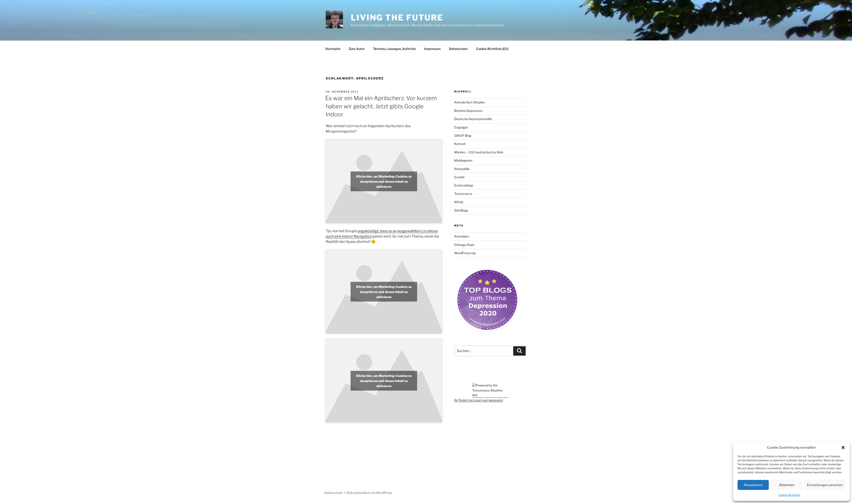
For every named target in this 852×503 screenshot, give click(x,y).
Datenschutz (458, 49)
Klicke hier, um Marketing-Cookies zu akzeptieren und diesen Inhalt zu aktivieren (384, 181)
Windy (458, 202)
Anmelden (461, 236)
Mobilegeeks (463, 160)
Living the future (397, 17)
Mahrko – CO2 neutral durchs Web (478, 152)
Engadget (461, 127)
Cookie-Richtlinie (789, 495)
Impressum (432, 49)
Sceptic (459, 177)
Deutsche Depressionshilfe (473, 119)
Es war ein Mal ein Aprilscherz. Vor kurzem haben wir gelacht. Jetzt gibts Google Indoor (381, 106)
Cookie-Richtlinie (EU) (492, 49)
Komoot (459, 144)
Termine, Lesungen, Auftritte (394, 49)
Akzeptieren (753, 485)
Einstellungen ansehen (825, 485)
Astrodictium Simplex (469, 102)
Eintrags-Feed (464, 245)
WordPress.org (464, 253)
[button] (843, 447)
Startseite (332, 49)
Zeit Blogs (461, 210)
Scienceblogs (463, 185)
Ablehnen (786, 485)
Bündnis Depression (468, 111)
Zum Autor (357, 49)
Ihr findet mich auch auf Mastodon (478, 400)
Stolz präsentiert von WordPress (369, 493)
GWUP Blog (462, 135)
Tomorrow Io (463, 194)
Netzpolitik (461, 169)
